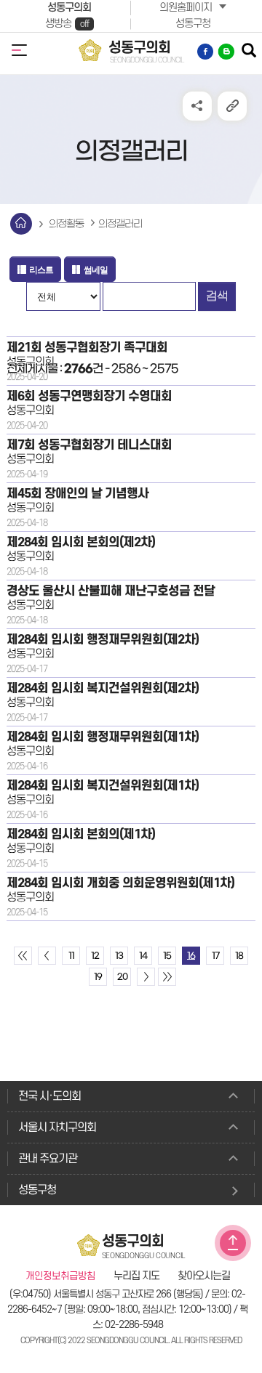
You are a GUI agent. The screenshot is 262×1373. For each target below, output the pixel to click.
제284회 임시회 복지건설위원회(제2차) (103, 688)
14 (143, 956)
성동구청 (192, 23)
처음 (23, 956)
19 (98, 977)
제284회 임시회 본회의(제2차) (81, 542)
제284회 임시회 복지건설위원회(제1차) (103, 786)
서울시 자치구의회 (57, 1127)
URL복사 (232, 106)
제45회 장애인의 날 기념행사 (77, 494)
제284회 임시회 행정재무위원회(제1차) (103, 737)
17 (215, 956)
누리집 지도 (136, 1276)
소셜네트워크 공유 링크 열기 (197, 106)
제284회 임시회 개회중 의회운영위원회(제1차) (120, 883)
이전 (47, 956)
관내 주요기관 (47, 1158)
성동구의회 (69, 7)
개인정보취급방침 (60, 1276)
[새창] (205, 51)
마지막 (167, 977)
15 (167, 956)
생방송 (67, 23)
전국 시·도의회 (49, 1096)
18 (239, 956)
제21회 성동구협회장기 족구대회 (87, 348)
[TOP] (233, 1243)
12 (95, 956)
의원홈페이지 (185, 7)
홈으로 (21, 224)
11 (71, 956)
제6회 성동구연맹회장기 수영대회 (89, 396)
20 (122, 977)
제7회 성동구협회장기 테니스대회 (89, 445)
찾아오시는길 (204, 1276)
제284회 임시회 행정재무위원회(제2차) (103, 640)
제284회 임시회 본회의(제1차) (81, 834)
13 (119, 956)
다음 (146, 977)
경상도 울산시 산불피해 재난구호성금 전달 (111, 591)
